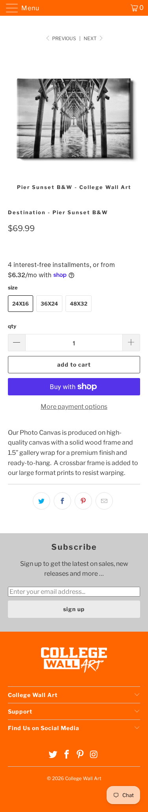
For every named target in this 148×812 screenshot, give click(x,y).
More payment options (74, 406)
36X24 (49, 303)
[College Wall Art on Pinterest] (80, 755)
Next (91, 38)
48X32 (78, 303)
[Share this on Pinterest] (83, 501)
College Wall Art (83, 778)
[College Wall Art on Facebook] (67, 755)
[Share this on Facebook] (62, 501)
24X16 (20, 303)
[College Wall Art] (74, 8)
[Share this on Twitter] (41, 501)
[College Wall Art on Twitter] (53, 755)
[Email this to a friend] (104, 501)
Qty (12, 326)
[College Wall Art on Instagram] (94, 755)
